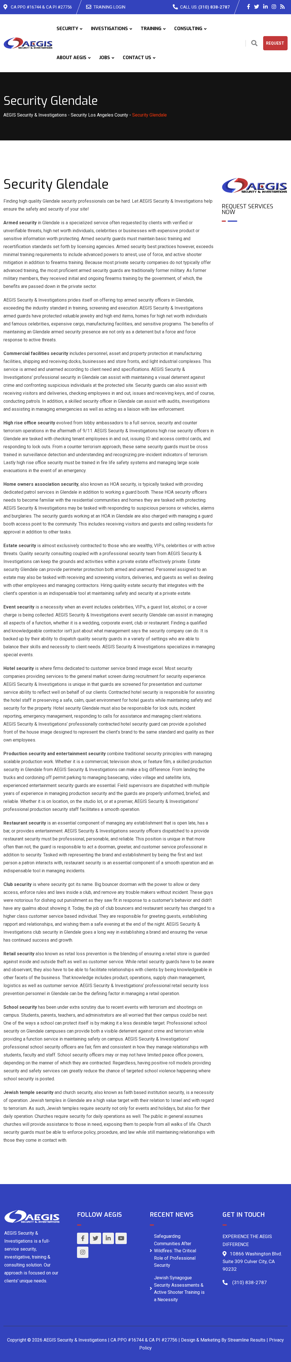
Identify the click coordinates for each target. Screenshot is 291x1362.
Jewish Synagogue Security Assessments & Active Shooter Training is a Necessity (179, 1288)
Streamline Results (246, 1340)
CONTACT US (137, 58)
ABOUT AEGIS (71, 58)
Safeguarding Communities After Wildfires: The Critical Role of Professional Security (175, 1251)
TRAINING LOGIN (109, 7)
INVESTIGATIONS (109, 29)
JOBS (104, 58)
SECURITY (67, 29)
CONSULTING (188, 29)
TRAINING (151, 29)
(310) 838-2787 (214, 7)
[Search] (254, 43)
